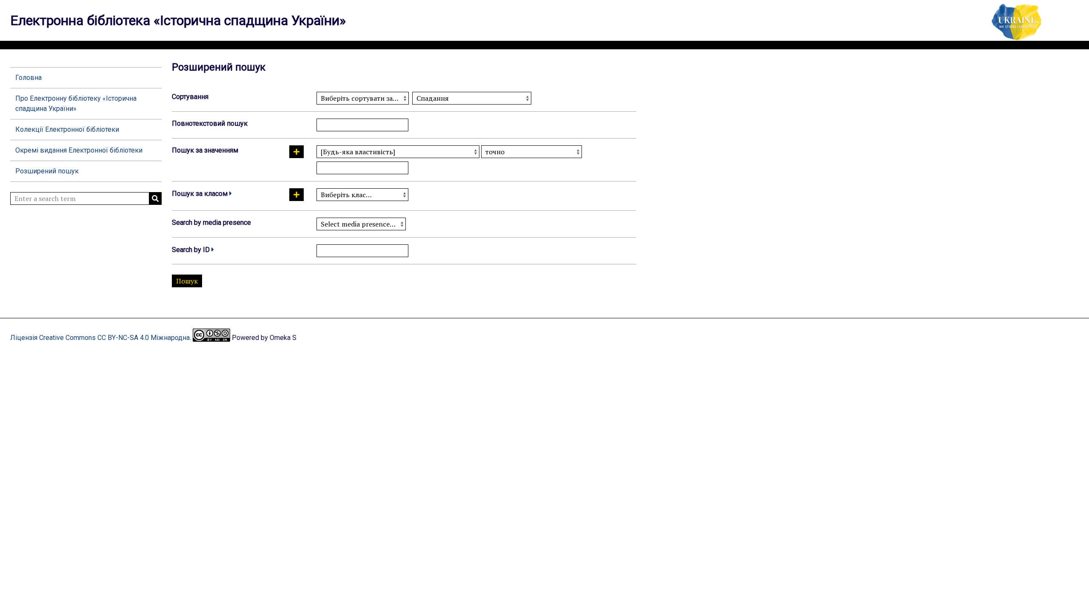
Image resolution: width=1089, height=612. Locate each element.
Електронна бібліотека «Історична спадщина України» (178, 20)
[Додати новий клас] (296, 194)
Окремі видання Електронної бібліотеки (79, 150)
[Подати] (155, 198)
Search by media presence (211, 222)
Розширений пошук (47, 171)
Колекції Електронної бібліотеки (67, 129)
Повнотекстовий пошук (210, 123)
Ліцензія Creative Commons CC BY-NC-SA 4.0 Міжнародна (100, 338)
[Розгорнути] (230, 194)
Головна (28, 78)
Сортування (190, 97)
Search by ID (191, 250)
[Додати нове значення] (296, 151)
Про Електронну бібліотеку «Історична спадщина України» (76, 103)
